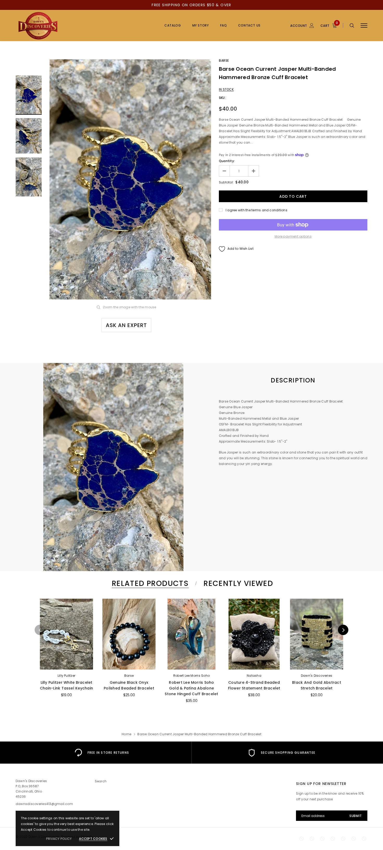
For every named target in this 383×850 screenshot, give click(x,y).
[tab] (149, 583)
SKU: (222, 97)
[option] (130, 179)
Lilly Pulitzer (66, 675)
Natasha (254, 675)
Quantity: (227, 161)
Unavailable (66, 664)
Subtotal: (226, 182)
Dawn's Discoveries (316, 675)
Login (283, 54)
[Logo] (55, 25)
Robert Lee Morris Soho (191, 675)
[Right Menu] (364, 25)
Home (126, 734)
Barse (224, 60)
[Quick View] (46, 616)
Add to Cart (191, 664)
